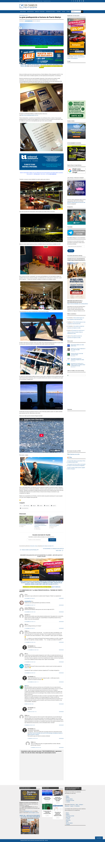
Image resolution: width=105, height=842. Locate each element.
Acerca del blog (24, 1)
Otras (68, 11)
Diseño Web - (44, 840)
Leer (47, 801)
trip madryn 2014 (50, 545)
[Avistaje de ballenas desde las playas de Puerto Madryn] (56, 520)
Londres (68, 801)
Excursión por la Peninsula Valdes (25, 524)
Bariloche (72, 804)
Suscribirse (52, 539)
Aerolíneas (23, 11)
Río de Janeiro (69, 799)
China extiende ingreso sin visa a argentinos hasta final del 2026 (75, 318)
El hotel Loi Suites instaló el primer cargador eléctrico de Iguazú (76, 468)
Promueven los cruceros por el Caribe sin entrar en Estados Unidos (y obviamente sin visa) (75, 332)
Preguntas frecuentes (46, 1)
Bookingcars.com (28, 811)
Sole (26, 685)
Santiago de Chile (70, 800)
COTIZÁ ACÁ (37, 174)
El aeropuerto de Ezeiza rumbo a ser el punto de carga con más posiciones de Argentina (76, 465)
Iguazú (71, 806)
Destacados (21, 15)
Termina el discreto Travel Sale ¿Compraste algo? (77, 354)
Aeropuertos (30, 11)
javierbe (26, 664)
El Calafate (77, 806)
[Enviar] (82, 12)
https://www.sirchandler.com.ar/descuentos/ (77, 303)
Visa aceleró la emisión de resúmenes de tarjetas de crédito (75, 327)
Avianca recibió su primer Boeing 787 (30, 549)
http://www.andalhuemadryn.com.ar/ (30, 115)
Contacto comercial (31, 1)
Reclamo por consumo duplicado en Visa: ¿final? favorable (78, 349)
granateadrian (28, 601)
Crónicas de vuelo (50, 11)
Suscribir (71, 250)
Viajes (63, 11)
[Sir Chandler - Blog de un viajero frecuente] (28, 6)
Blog (20, 1)
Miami (67, 796)
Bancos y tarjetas (39, 11)
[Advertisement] (63, 6)
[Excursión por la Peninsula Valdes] (26, 520)
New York (68, 817)
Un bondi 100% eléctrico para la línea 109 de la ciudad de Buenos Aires (76, 461)
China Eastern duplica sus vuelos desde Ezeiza (77, 345)
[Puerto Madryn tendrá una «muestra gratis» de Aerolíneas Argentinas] (41, 520)
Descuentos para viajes (38, 1)
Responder (61, 598)
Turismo (59, 11)
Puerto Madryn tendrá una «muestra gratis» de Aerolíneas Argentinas (40, 525)
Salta (77, 804)
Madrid (67, 797)
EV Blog (70, 457)
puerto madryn (44, 545)
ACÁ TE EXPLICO (56, 587)
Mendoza (67, 806)
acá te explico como (33, 812)
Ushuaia (81, 804)
